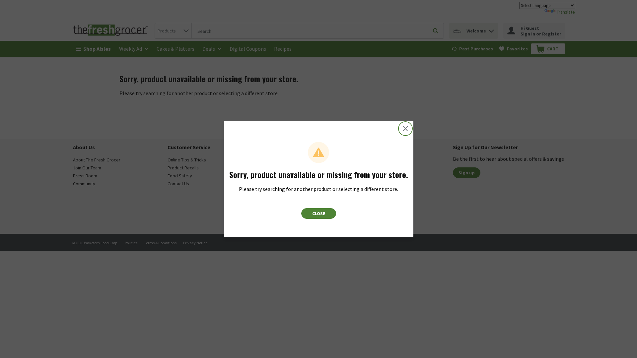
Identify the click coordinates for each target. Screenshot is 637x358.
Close (318, 213)
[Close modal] (405, 129)
